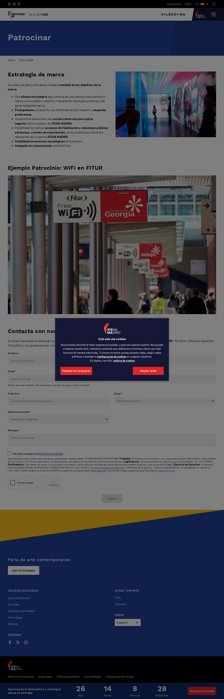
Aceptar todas (148, 370)
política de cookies (124, 360)
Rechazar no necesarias (76, 370)
